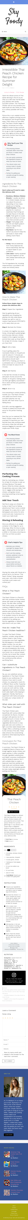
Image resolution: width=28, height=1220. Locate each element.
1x (8, 850)
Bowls (5, 988)
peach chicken (21, 989)
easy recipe (7, 989)
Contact (14, 1207)
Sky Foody (14, 17)
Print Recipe (20, 92)
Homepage (14, 1211)
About (14, 1205)
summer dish (15, 991)
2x (11, 850)
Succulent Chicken (7, 991)
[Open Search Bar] (25, 31)
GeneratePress (21, 1217)
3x (14, 850)
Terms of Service (14, 1215)
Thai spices (5, 993)
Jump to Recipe (9, 92)
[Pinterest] (13, 2)
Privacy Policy (14, 1213)
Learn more (8, 1134)
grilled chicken (13, 989)
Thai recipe (22, 991)
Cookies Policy (14, 1209)
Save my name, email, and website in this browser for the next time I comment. (14, 1054)
